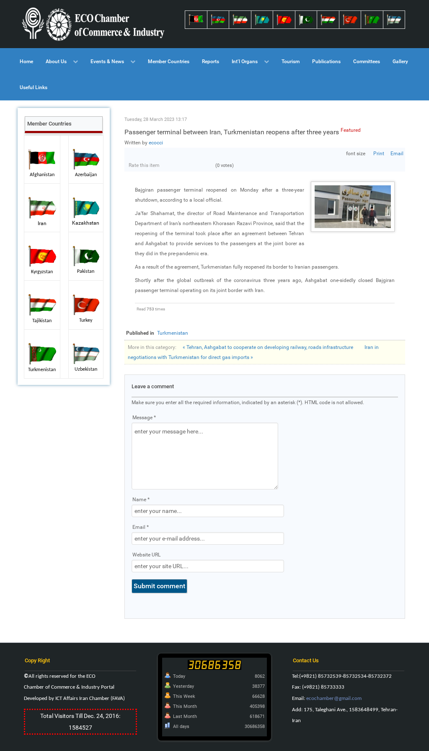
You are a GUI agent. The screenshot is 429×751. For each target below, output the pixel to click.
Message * (144, 417)
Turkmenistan (172, 333)
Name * (141, 499)
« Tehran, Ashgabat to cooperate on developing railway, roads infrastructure (268, 347)
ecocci (156, 143)
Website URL (146, 555)
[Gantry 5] (94, 24)
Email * (140, 527)
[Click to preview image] (353, 206)
